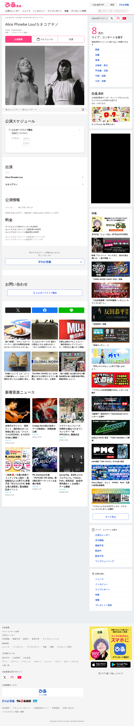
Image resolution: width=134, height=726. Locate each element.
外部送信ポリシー (41, 708)
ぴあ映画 (16, 657)
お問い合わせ (68, 708)
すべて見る (110, 516)
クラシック (26, 661)
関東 (97, 49)
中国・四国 (100, 75)
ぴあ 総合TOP (98, 5)
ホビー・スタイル (71, 661)
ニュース (26, 11)
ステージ (14, 661)
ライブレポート (55, 11)
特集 (97, 594)
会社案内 (5, 708)
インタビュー (39, 11)
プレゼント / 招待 (103, 605)
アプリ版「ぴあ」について (112, 673)
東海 (97, 60)
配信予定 (99, 555)
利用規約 (56, 708)
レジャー (48, 661)
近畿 (97, 54)
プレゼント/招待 (78, 11)
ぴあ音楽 (19, 17)
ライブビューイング (104, 561)
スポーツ (37, 661)
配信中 (98, 550)
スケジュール (46, 39)
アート (5, 661)
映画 (112, 5)
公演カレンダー (102, 535)
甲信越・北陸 (101, 70)
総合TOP (5, 657)
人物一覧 (5, 665)
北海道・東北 (101, 65)
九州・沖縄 (100, 81)
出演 (71, 39)
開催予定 (99, 545)
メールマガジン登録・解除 (13, 711)
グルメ (58, 661)
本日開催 (99, 540)
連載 (66, 11)
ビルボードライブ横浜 (46, 292)
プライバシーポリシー (22, 708)
